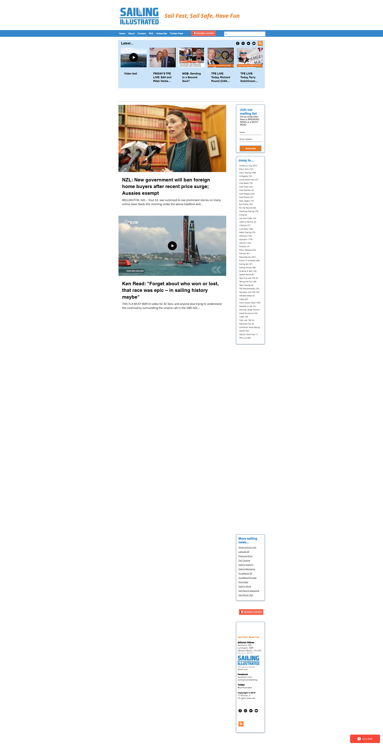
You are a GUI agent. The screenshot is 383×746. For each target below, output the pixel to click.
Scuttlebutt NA (245, 573)
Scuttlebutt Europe (247, 577)
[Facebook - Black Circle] (237, 43)
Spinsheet (243, 582)
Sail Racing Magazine (248, 590)
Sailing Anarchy (245, 564)
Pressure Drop (245, 556)
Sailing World (244, 586)
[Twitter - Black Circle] (248, 43)
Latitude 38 (243, 551)
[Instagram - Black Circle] (243, 43)
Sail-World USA (245, 595)
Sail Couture (244, 560)
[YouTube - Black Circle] (254, 43)
